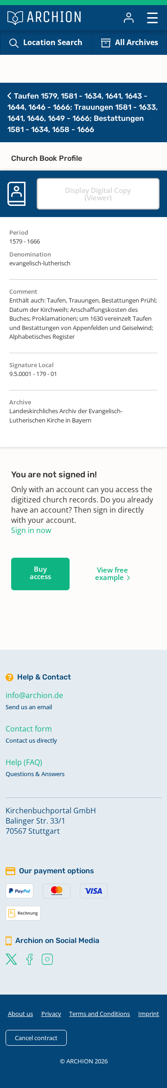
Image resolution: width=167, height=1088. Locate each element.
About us (20, 1013)
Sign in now (31, 530)
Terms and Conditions (99, 1013)
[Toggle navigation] (152, 17)
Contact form (29, 729)
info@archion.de (34, 695)
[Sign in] (128, 17)
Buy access (40, 572)
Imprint (148, 1013)
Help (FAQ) (24, 762)
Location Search (53, 42)
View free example (111, 573)
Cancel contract (36, 1038)
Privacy (51, 1013)
